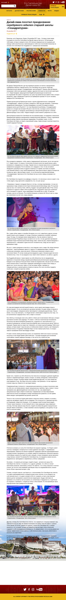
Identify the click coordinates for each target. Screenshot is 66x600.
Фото (50, 11)
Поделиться (11, 34)
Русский (4, 2)
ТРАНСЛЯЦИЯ (54, 6)
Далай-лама (19, 11)
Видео (56, 11)
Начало (9, 11)
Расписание (31, 11)
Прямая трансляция (29, 14)
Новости (41, 11)
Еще (40, 14)
